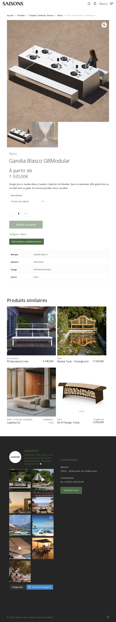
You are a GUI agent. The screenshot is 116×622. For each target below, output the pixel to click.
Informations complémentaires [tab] (26, 241)
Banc (36, 277)
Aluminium (39, 261)
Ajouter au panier (26, 224)
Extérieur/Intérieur (42, 269)
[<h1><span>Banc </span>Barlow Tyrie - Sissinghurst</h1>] (81, 330)
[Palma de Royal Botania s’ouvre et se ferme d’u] (43, 479)
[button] (106, 3)
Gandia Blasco (41, 254)
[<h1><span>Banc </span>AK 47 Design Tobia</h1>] (81, 392)
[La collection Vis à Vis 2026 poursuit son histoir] (20, 571)
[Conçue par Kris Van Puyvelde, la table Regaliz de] (20, 479)
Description (16, 195)
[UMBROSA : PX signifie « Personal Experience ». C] (20, 525)
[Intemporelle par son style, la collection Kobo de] (43, 502)
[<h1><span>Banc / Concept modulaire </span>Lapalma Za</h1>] (31, 392)
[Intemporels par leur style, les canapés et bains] (20, 502)
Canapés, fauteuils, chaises (41, 15)
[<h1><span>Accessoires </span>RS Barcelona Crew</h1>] (31, 330)
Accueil (10, 15)
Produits (21, 15)
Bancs (60, 15)
